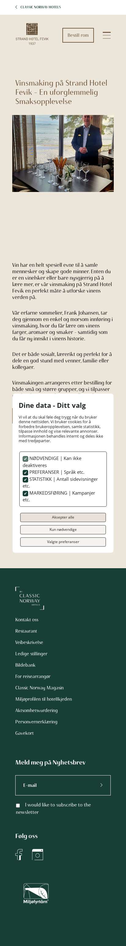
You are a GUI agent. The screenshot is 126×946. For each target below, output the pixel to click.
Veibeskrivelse (29, 642)
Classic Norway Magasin (39, 688)
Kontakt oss (26, 619)
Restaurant (26, 631)
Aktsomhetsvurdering (36, 710)
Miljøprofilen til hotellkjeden (43, 699)
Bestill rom (78, 35)
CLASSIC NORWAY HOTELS (40, 7)
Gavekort (24, 733)
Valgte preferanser (63, 541)
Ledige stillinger (31, 654)
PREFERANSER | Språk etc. (56, 472)
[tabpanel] (63, 158)
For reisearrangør (32, 676)
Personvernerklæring (36, 722)
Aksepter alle (63, 517)
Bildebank (25, 665)
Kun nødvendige (63, 529)
